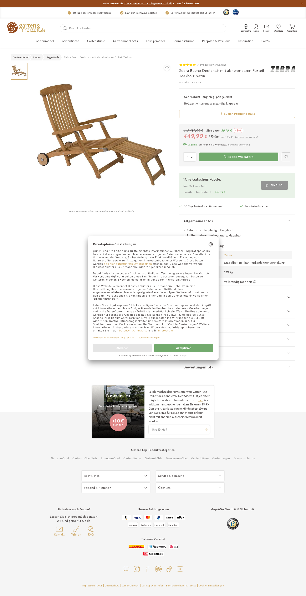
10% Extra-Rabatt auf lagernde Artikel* (148, 3)
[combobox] (190, 157)
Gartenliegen (221, 458)
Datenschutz (112, 585)
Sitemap (191, 585)
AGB (99, 585)
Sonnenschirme (183, 41)
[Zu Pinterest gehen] (158, 569)
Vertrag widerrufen (153, 585)
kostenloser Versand (246, 137)
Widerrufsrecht (130, 585)
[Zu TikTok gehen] (169, 569)
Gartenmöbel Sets (125, 41)
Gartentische (71, 41)
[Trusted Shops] (226, 12)
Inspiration (246, 41)
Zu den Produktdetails (239, 114)
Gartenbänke (200, 458)
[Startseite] (26, 28)
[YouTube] (180, 569)
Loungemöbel (155, 41)
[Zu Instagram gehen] (136, 569)
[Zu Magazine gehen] (126, 569)
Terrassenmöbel (177, 458)
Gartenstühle (96, 41)
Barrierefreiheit (175, 585)
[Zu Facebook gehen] (147, 569)
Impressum (88, 585)
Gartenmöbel (60, 458)
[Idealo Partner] (236, 12)
